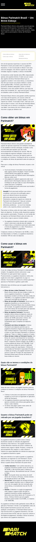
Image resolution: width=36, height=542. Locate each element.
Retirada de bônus (23, 58)
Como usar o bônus (8, 56)
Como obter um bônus (8, 54)
